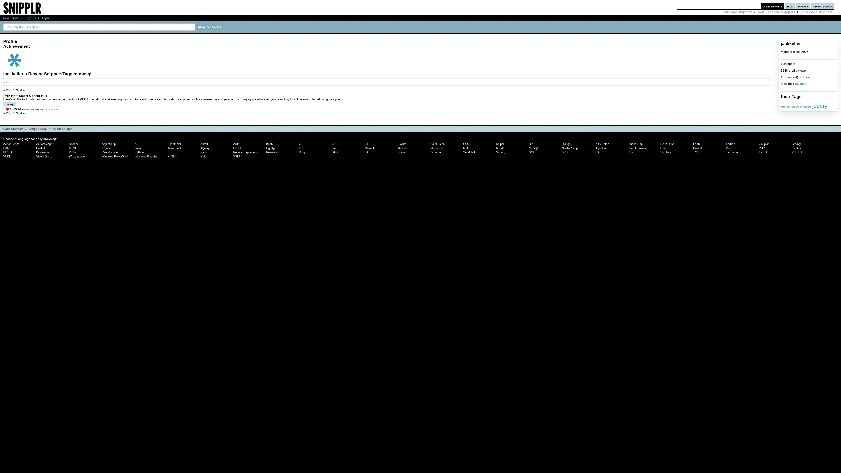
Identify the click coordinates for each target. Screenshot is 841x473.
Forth (696, 144)
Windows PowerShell (115, 156)
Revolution (272, 152)
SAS (335, 152)
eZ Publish (667, 144)
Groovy (796, 144)
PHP (7, 95)
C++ (367, 144)
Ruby (302, 152)
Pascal (697, 148)
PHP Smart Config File (29, 95)
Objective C (602, 148)
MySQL (534, 148)
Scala (401, 152)
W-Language (77, 156)
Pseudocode (110, 152)
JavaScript (174, 148)
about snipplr (823, 6)
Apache (74, 144)
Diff (531, 144)
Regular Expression (245, 152)
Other (663, 148)
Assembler (174, 144)
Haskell (41, 148)
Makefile (370, 148)
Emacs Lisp (635, 144)
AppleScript (109, 144)
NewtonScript (570, 148)
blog (790, 6)
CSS (466, 144)
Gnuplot (764, 144)
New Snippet (11, 18)
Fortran (730, 144)
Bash (269, 144)
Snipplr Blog (38, 129)
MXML (500, 148)
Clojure (402, 144)
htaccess (786, 107)
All (5, 82)
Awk (236, 144)
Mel (465, 148)
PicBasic (797, 148)
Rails (203, 152)
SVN (630, 152)
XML (203, 156)
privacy (803, 6)
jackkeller (53, 109)
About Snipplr (62, 129)
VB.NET (797, 152)
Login (45, 18)
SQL (597, 152)
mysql (803, 107)
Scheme (435, 152)
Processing (43, 152)
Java (138, 148)
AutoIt (204, 144)
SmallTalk (469, 152)
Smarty (500, 152)
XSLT (236, 156)
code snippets (772, 6)
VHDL (7, 156)
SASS (369, 152)
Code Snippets (13, 129)
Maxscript (436, 148)
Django (566, 144)
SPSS (566, 152)
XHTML (172, 156)
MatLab (402, 148)
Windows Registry (146, 156)
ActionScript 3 (45, 144)
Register (30, 18)
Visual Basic (44, 156)
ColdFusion (437, 144)
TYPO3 (763, 152)
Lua (334, 148)
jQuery (205, 148)
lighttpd (271, 148)
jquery (819, 106)
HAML (7, 148)
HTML (73, 148)
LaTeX (237, 148)
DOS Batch (602, 144)
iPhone (106, 148)
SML (532, 152)
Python (139, 152)
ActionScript (11, 144)
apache (795, 107)
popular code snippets (776, 12)
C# (333, 144)
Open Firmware (637, 148)
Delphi (500, 144)
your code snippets (816, 12)
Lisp (301, 148)
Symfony (666, 152)
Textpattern (733, 152)
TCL (695, 152)
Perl (728, 148)
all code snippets (738, 12)
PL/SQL (8, 152)
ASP (138, 144)
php (809, 107)
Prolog (73, 152)
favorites (801, 83)
